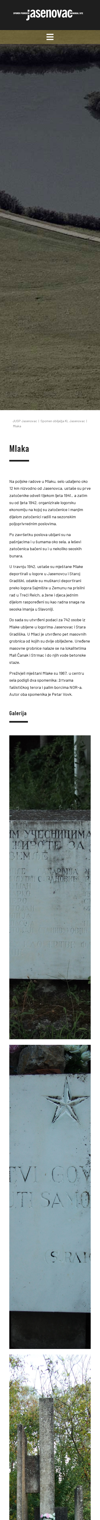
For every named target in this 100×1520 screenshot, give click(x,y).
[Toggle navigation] (50, 37)
